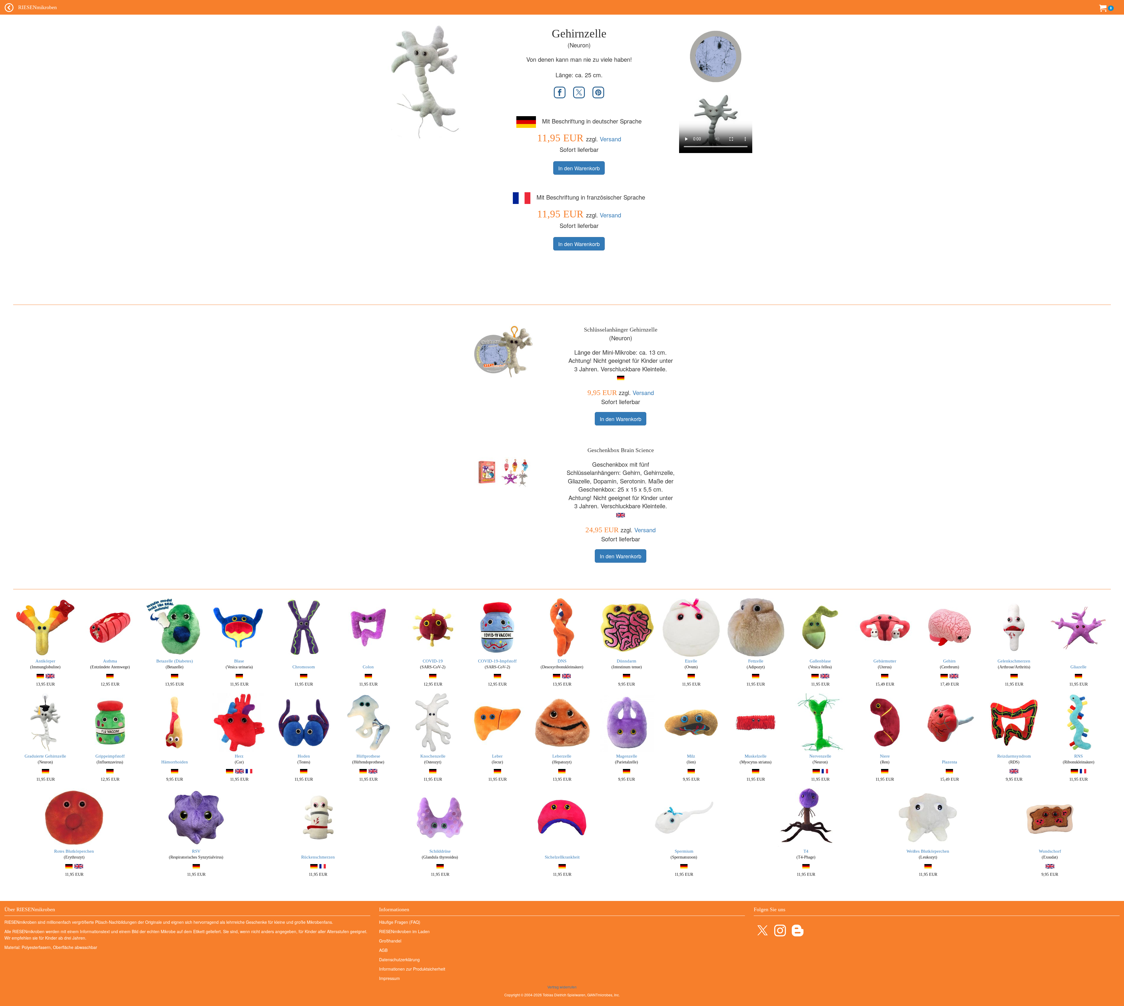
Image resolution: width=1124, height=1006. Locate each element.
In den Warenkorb (579, 168)
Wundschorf (1050, 851)
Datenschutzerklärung (399, 959)
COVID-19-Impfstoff (497, 661)
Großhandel (390, 941)
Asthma (110, 661)
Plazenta (949, 762)
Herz (239, 756)
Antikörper (45, 661)
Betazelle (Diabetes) (174, 661)
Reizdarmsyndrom (1014, 756)
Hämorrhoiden (174, 762)
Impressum (389, 978)
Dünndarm (626, 661)
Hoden (304, 756)
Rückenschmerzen (318, 857)
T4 (805, 851)
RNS (1078, 756)
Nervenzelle (820, 756)
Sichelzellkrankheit (562, 857)
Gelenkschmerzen (1014, 661)
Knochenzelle (433, 756)
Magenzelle (626, 756)
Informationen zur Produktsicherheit (412, 969)
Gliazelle (1078, 667)
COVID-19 (433, 661)
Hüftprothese (368, 756)
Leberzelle (561, 756)
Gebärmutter (884, 661)
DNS (562, 661)
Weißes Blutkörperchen (928, 851)
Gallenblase (820, 661)
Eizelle (691, 661)
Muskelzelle (756, 756)
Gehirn (949, 661)
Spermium (684, 851)
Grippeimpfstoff (110, 756)
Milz (691, 756)
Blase (239, 661)
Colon (368, 667)
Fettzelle (755, 661)
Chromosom (303, 667)
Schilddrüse (440, 851)
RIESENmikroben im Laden (404, 931)
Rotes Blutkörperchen (74, 851)
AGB (383, 950)
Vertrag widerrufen (562, 986)
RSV (196, 851)
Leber (497, 756)
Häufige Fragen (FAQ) (399, 922)
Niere (885, 756)
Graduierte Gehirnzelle (45, 756)
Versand (610, 139)
